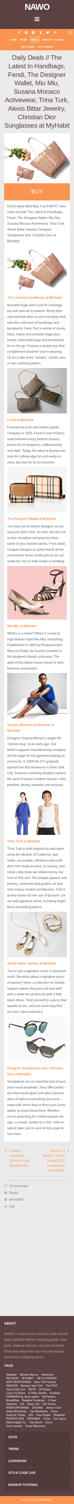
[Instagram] (26, 32)
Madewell (59, 1415)
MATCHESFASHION (18, 1382)
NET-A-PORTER (47, 1378)
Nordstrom (48, 1374)
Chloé (46, 1418)
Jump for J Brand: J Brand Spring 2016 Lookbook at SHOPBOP (54, 1160)
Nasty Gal (33, 1404)
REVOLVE (12, 1378)
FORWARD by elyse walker (22, 1396)
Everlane (55, 1393)
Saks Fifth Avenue (45, 1382)
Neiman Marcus (29, 1374)
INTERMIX (33, 1418)
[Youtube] (55, 32)
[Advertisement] (37, 1270)
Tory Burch (35, 1422)
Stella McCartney (16, 1411)
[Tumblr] (40, 32)
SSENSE (37, 1407)
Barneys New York (32, 1385)
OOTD (32, 1389)
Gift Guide (27, 47)
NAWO (37, 7)
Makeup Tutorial (53, 40)
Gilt (22, 1404)
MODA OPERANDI (17, 1407)
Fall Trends (49, 1404)
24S (30, 1415)
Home (13, 40)
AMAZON (12, 1385)
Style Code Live (15, 1389)
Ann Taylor (59, 1418)
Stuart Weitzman (35, 1426)
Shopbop (11, 1374)
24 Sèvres (45, 1389)
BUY (37, 191)
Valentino (11, 1404)
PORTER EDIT (15, 1418)
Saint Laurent (14, 1426)
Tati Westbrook (39, 1411)
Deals (35, 40)
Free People (43, 1415)
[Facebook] (19, 32)
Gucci (48, 1422)
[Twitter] (47, 32)
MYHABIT (16, 1199)
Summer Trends (15, 1415)
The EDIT (51, 1385)
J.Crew (52, 1400)
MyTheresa (49, 1396)
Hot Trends (45, 47)
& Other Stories (37, 1393)
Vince (54, 1411)
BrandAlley (12, 1400)
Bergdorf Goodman (33, 1400)
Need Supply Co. (16, 1422)
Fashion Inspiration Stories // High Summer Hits (19, 1158)
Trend (23, 40)
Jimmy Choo (53, 1407)
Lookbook (17, 1461)
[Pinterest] (33, 32)
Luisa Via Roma (15, 1393)
